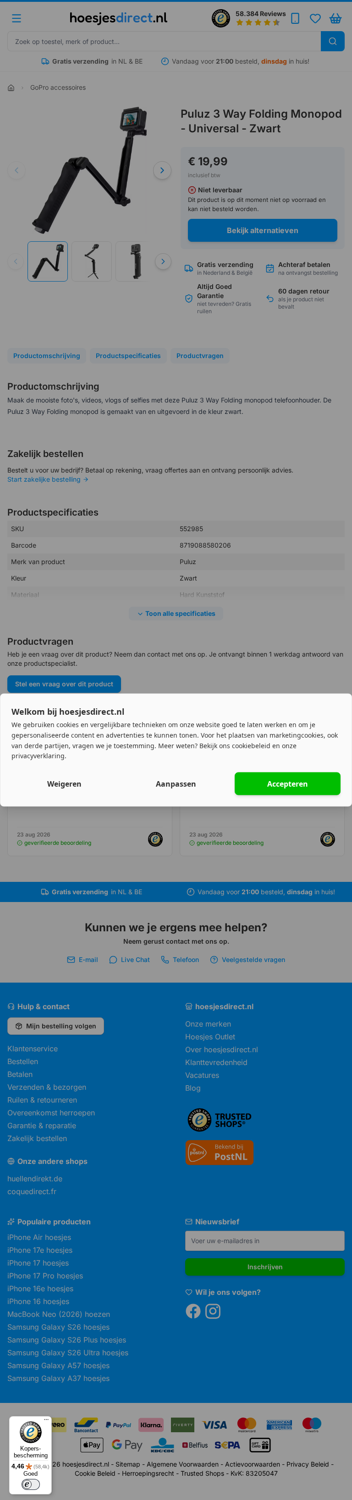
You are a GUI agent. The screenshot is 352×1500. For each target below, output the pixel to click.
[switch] (31, 1484)
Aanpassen (176, 784)
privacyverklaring (38, 755)
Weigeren (64, 784)
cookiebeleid (251, 745)
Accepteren (287, 784)
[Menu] (46, 1421)
